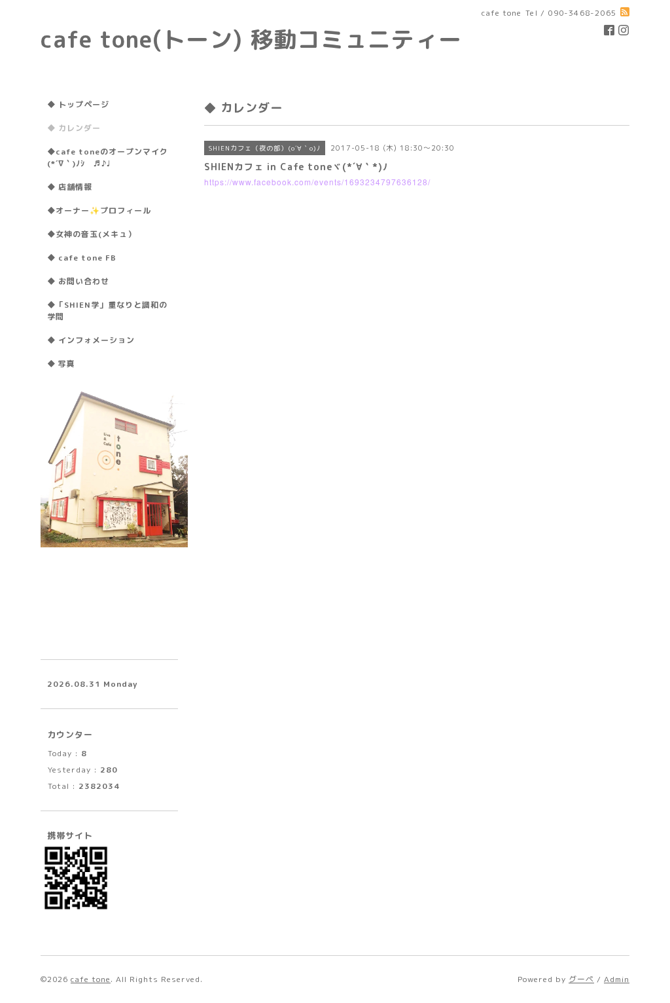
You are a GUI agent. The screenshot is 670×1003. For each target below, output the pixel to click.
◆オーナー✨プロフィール (99, 210)
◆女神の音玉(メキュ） (91, 234)
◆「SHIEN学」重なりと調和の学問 (107, 310)
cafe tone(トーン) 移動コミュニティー (251, 39)
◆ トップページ (78, 104)
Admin (616, 979)
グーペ (581, 979)
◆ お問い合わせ (78, 281)
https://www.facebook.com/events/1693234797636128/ (317, 181)
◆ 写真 (61, 363)
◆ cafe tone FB (81, 257)
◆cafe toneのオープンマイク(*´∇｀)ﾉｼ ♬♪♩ (107, 157)
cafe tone (91, 979)
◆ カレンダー (74, 128)
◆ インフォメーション (91, 340)
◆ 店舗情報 (69, 186)
